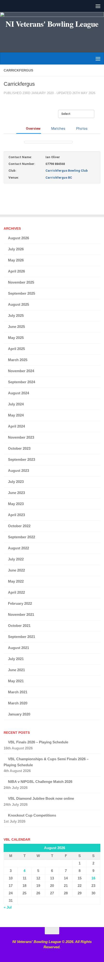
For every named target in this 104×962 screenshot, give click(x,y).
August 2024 (18, 393)
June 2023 (16, 493)
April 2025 (16, 349)
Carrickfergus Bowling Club (66, 170)
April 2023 (16, 515)
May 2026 (16, 260)
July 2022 (16, 559)
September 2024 (21, 382)
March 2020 (17, 703)
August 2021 (18, 648)
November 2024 (21, 371)
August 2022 (18, 548)
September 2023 (21, 459)
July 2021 (16, 659)
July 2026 (16, 249)
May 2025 (16, 338)
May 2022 (16, 581)
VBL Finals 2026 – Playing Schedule (38, 742)
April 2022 (16, 592)
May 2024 (16, 415)
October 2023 (19, 448)
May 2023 (16, 504)
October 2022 (19, 526)
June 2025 (16, 327)
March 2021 (17, 692)
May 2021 (16, 681)
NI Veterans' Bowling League (52, 23)
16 (93, 878)
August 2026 (18, 238)
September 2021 (21, 637)
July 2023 (16, 482)
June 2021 (16, 670)
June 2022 (16, 570)
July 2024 (16, 404)
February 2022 (20, 603)
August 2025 (18, 304)
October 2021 (19, 626)
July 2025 (16, 315)
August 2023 (18, 470)
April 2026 (16, 271)
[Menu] (98, 6)
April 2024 (16, 426)
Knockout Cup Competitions (32, 815)
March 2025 (17, 360)
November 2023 (21, 437)
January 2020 (19, 714)
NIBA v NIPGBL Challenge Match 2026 (40, 782)
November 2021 (21, 614)
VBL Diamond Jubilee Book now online (41, 798)
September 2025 (21, 293)
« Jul (8, 907)
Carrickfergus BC (58, 177)
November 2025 (21, 282)
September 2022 (21, 537)
